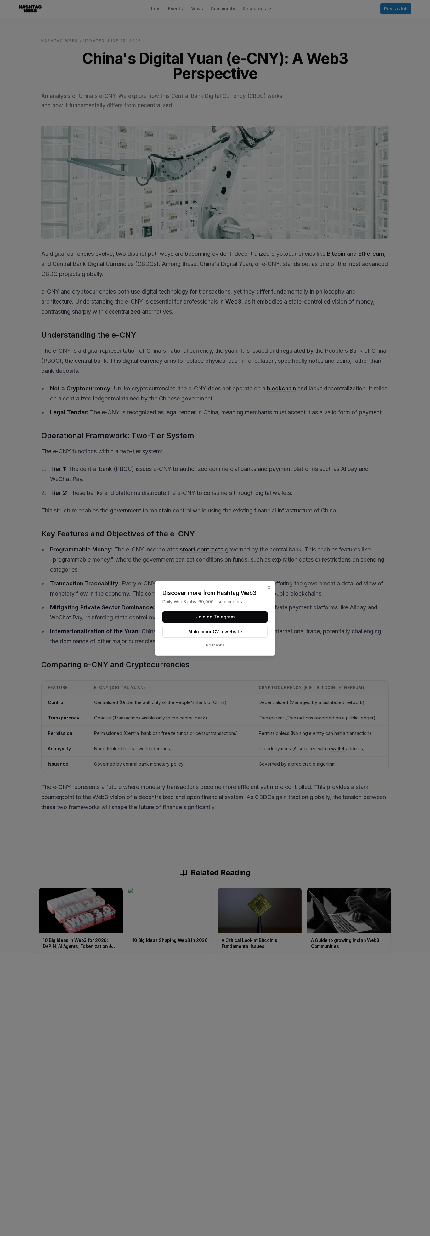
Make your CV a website (215, 631)
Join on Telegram (215, 616)
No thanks (215, 645)
